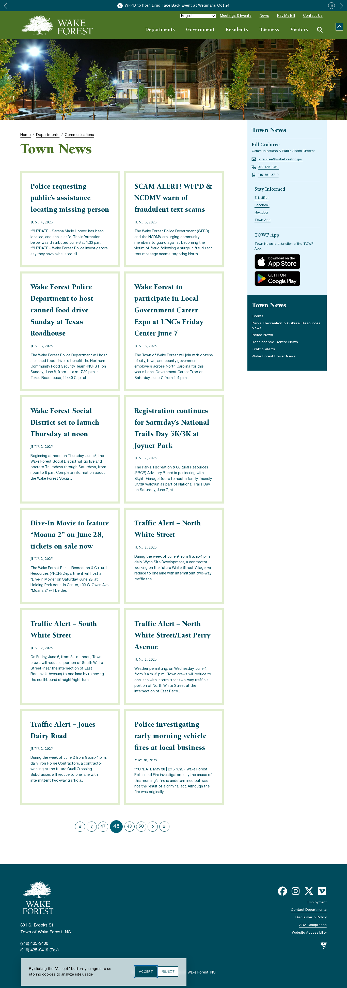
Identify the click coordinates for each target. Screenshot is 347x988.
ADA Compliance (313, 925)
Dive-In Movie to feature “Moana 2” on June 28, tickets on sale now (69, 535)
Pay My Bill (286, 16)
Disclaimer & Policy (311, 917)
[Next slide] (341, 5)
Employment (317, 902)
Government (200, 30)
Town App (263, 220)
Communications (79, 135)
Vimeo (322, 891)
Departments (160, 30)
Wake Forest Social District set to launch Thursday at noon (64, 423)
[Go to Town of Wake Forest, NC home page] (57, 25)
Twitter (308, 891)
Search (320, 30)
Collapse (339, 27)
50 (141, 826)
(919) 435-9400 (34, 944)
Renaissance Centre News (275, 343)
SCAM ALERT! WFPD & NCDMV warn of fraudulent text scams (173, 199)
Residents (237, 30)
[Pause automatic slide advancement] (331, 5)
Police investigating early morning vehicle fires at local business (170, 737)
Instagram (295, 891)
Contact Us (313, 16)
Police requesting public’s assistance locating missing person (69, 199)
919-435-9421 (268, 167)
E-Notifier (262, 198)
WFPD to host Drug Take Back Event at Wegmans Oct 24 (177, 5)
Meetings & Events (235, 16)
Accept (146, 971)
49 (129, 826)
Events (257, 316)
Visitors (299, 30)
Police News (262, 335)
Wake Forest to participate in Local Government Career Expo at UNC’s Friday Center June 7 (168, 311)
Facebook (262, 205)
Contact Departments (309, 909)
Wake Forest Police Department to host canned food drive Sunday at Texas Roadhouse (61, 311)
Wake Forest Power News (273, 356)
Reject (168, 971)
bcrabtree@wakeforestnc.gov (280, 159)
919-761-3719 (268, 175)
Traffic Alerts (263, 349)
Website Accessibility (309, 932)
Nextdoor (261, 212)
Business (269, 30)
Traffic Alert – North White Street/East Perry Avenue (172, 636)
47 (103, 826)
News (264, 16)
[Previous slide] (5, 5)
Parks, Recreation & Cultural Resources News (286, 326)
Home (25, 135)
